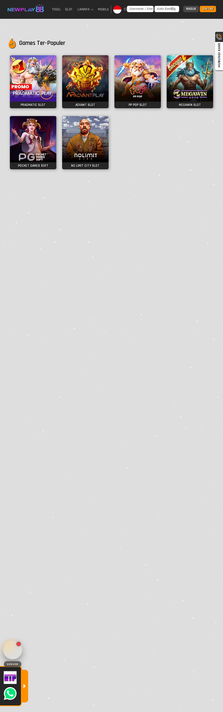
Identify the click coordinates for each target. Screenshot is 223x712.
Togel (56, 9)
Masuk (191, 9)
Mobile (103, 9)
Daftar (208, 9)
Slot (68, 9)
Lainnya (83, 10)
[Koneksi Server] (12, 650)
